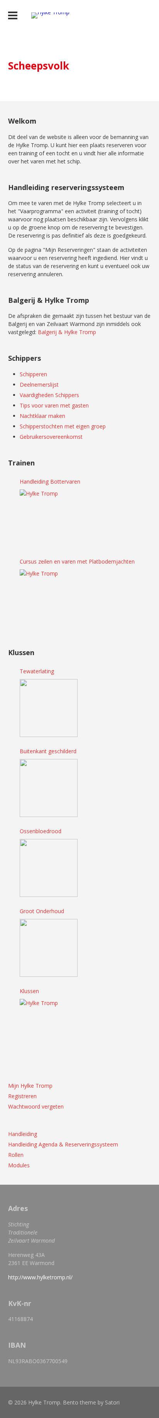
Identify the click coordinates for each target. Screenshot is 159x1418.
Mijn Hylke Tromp (30, 1085)
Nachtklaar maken (42, 415)
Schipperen (33, 374)
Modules (19, 1165)
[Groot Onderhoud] (49, 948)
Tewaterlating (37, 671)
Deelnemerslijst (39, 384)
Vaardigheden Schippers (49, 395)
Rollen (16, 1154)
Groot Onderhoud (42, 911)
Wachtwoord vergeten (36, 1106)
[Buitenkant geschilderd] (49, 788)
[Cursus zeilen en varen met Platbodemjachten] (49, 598)
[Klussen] (49, 1028)
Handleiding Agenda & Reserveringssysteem (63, 1144)
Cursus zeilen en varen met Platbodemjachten (77, 561)
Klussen (29, 991)
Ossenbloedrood (40, 831)
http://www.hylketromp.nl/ (40, 1277)
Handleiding (22, 1134)
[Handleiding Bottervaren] (49, 518)
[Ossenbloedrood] (49, 868)
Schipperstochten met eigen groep (63, 426)
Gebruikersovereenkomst (51, 436)
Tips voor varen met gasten (54, 405)
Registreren (22, 1096)
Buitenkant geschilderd (48, 751)
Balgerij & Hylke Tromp (67, 332)
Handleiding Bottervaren (50, 481)
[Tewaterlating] (49, 708)
